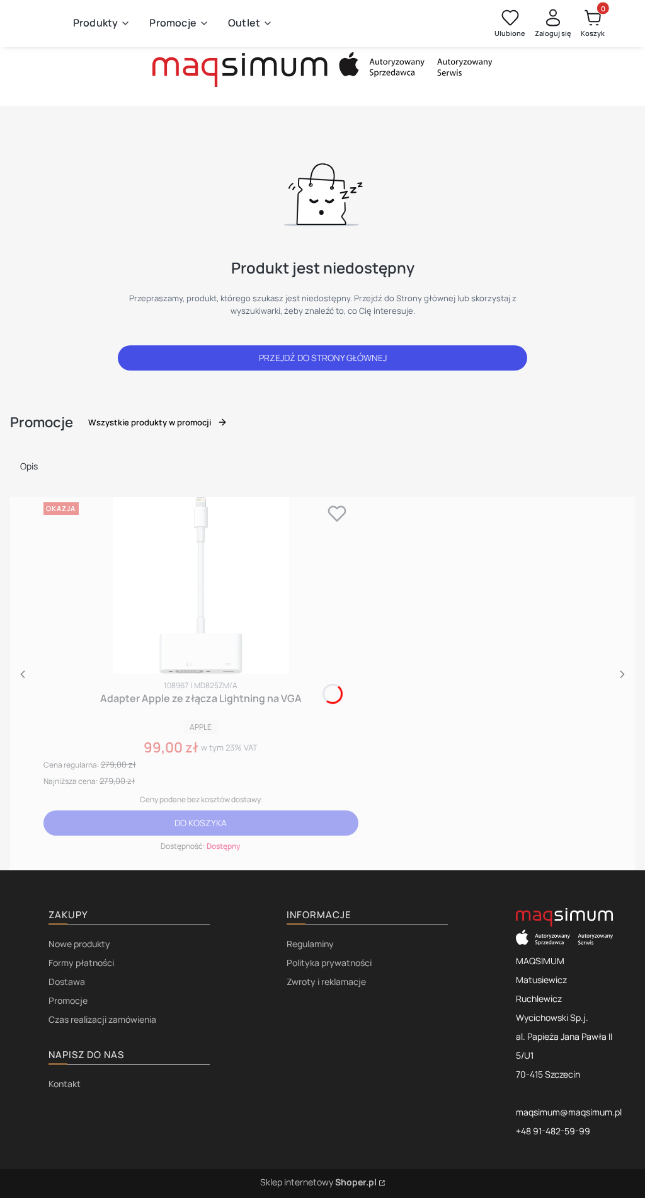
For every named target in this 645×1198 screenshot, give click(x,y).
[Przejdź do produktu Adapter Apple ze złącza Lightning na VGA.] (200, 585)
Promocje (68, 1000)
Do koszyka (200, 823)
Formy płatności (81, 963)
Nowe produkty (79, 944)
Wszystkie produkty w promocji (149, 422)
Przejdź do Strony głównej (323, 358)
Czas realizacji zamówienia (102, 1019)
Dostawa (67, 982)
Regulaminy (310, 944)
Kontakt (65, 1084)
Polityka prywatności (329, 963)
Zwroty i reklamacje (326, 982)
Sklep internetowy (318, 1182)
